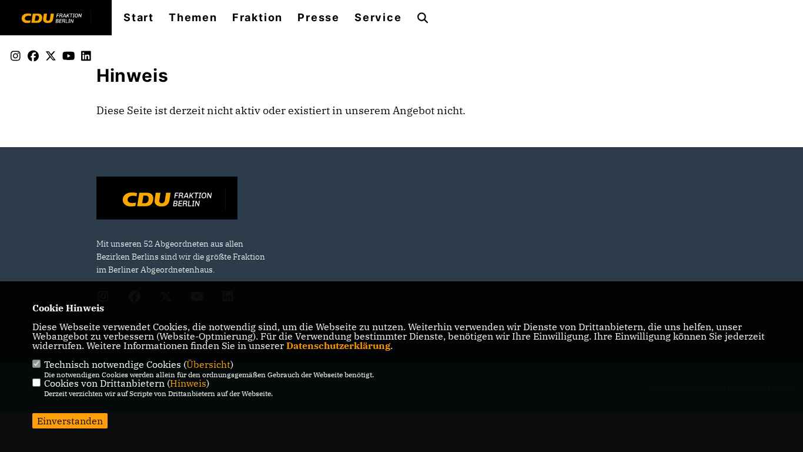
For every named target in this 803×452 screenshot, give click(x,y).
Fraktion (257, 17)
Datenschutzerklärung (338, 345)
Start (138, 17)
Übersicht (208, 364)
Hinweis (188, 383)
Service (378, 17)
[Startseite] (167, 199)
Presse (318, 17)
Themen (193, 17)
